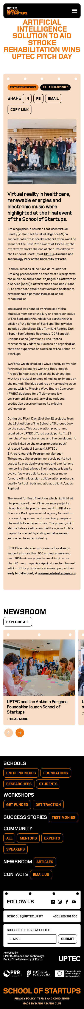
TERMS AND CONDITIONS (53, 998)
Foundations (55, 773)
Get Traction (48, 805)
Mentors (28, 838)
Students (48, 784)
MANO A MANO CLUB (48, 1003)
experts (52, 838)
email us (41, 875)
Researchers (19, 784)
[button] (20, 732)
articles (44, 862)
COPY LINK (19, 110)
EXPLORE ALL (17, 622)
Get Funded (17, 805)
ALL (9, 838)
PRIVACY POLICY (25, 998)
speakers (15, 849)
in (27, 99)
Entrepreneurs (21, 773)
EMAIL (53, 99)
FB (38, 99)
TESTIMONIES (63, 817)
